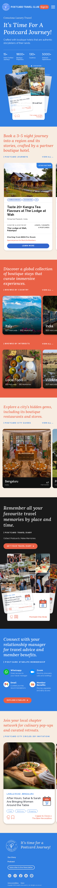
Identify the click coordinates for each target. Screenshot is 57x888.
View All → (48, 157)
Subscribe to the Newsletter (21, 867)
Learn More (28, 246)
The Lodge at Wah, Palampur (36, 115)
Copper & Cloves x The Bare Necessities (42, 817)
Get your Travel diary (19, 546)
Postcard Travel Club (37, 617)
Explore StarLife (16, 700)
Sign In (44, 7)
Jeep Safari (18, 109)
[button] (27, 458)
